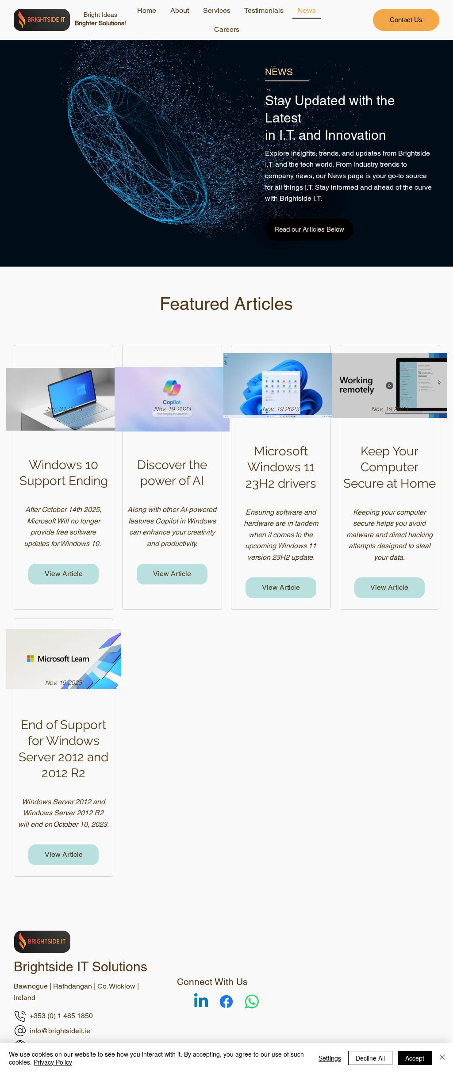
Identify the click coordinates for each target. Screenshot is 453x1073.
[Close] (442, 1058)
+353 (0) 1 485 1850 (61, 1016)
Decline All (370, 1058)
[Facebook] (226, 1001)
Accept (414, 1058)
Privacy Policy (53, 1062)
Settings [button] (330, 1058)
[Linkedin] (201, 1001)
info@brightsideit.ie (60, 1031)
